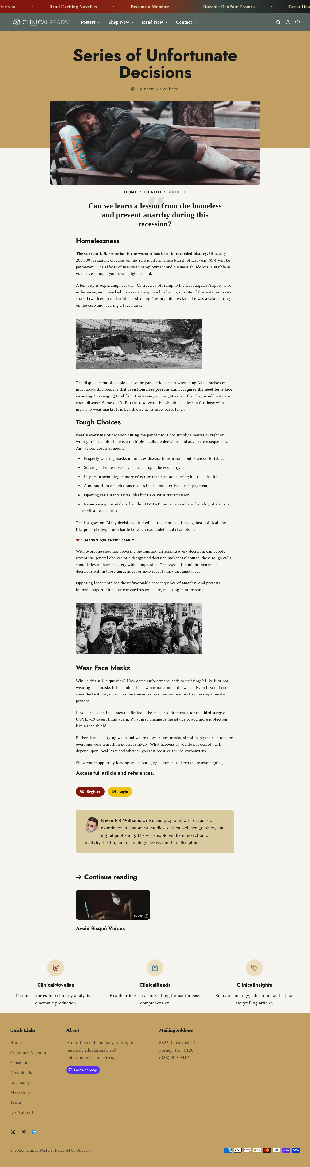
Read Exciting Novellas (41, 6)
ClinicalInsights (254, 984)
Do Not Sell (21, 1112)
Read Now (152, 22)
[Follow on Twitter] (13, 1132)
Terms (16, 1102)
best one (99, 694)
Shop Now (118, 22)
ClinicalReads (155, 984)
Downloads (21, 1072)
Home (130, 192)
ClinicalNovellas (55, 984)
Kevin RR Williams (161, 89)
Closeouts (19, 1062)
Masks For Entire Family (105, 540)
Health (152, 192)
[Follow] (34, 1133)
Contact (184, 22)
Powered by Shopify (73, 1150)
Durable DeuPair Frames (196, 6)
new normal (152, 687)
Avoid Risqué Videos (100, 928)
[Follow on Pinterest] (24, 1132)
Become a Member (117, 6)
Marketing (20, 1092)
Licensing (19, 1082)
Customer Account (28, 1052)
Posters (88, 22)
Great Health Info (274, 6)
